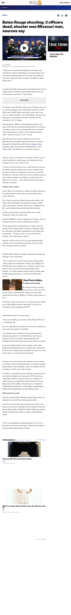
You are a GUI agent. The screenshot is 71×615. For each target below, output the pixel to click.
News (4, 15)
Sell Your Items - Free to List (23, 440)
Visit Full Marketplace (40, 439)
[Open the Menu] (3, 2)
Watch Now (64, 3)
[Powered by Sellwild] (43, 539)
